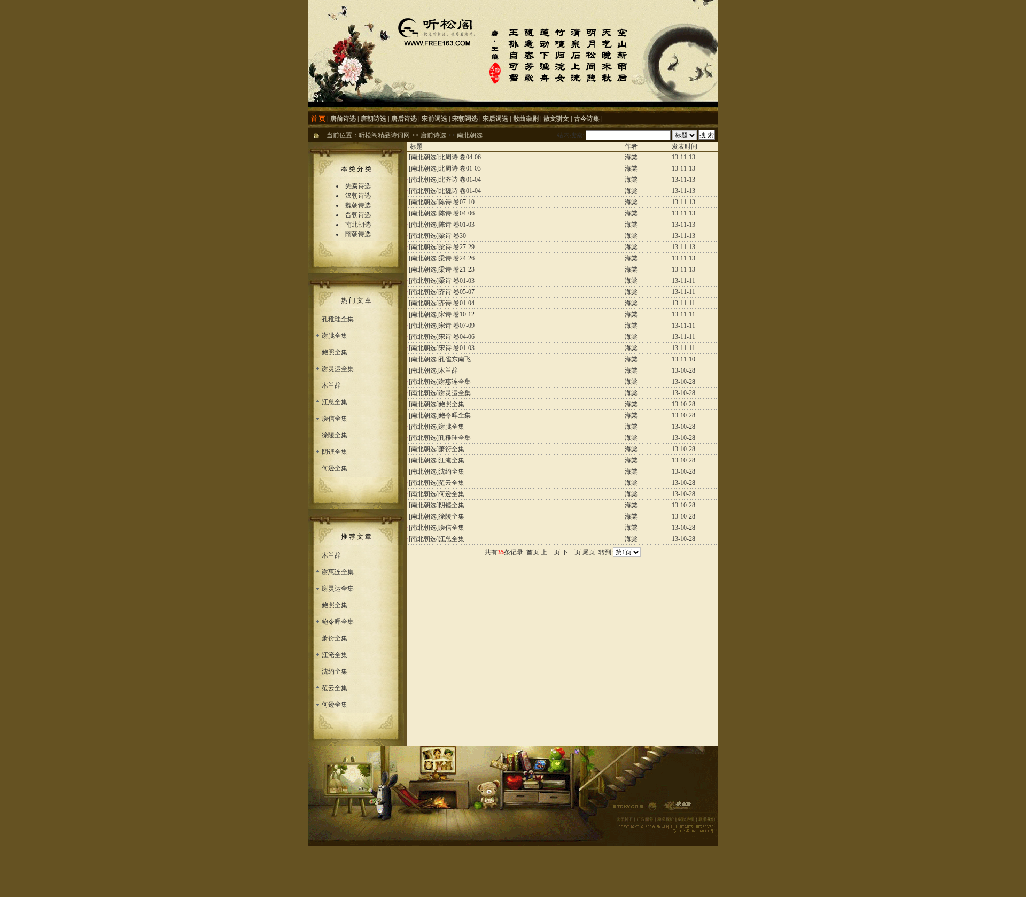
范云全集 (334, 688)
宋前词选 (434, 118)
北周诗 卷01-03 (460, 168)
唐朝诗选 (373, 118)
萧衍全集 (334, 638)
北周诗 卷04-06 (460, 157)
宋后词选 (495, 118)
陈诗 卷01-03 (457, 224)
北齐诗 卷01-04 (460, 179)
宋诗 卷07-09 (457, 325)
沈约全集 (334, 671)
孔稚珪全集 (338, 319)
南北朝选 (470, 135)
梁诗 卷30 (452, 235)
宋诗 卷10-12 (457, 314)
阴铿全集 (334, 451)
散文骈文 (556, 118)
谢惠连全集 (338, 572)
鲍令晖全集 (338, 621)
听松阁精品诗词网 (384, 135)
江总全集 (334, 402)
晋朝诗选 (358, 215)
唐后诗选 (404, 118)
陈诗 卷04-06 (457, 213)
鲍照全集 (334, 352)
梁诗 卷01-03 (457, 280)
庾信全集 (334, 418)
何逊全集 (334, 468)
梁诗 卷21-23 (457, 269)
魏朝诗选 (358, 205)
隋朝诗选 (358, 234)
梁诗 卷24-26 (457, 258)
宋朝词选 (465, 118)
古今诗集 (587, 118)
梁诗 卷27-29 (457, 247)
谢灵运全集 (338, 369)
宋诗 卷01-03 (457, 348)
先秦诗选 (358, 186)
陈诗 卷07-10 (457, 202)
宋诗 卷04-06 (457, 337)
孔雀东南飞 (455, 359)
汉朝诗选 (358, 195)
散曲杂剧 (526, 118)
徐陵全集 (334, 435)
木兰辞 (331, 385)
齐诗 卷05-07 (457, 292)
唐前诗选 (343, 118)
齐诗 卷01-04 (457, 303)
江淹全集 (334, 655)
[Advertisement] (563, 584)
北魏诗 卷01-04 (460, 191)
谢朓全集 (334, 335)
